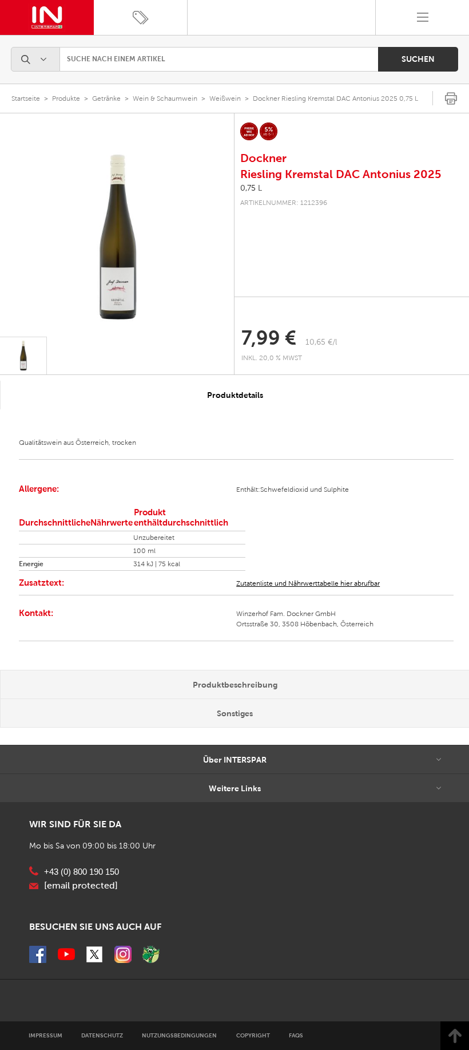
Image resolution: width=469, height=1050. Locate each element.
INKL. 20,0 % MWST (272, 358)
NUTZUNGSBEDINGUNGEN (179, 1035)
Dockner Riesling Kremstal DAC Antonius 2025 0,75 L (335, 98)
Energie (31, 564)
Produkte (66, 98)
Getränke (106, 98)
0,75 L (251, 188)
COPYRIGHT (253, 1035)
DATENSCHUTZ (102, 1035)
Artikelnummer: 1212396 (283, 203)
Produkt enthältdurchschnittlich (181, 517)
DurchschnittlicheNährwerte (75, 522)
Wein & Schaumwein (165, 98)
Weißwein (225, 98)
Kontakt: (36, 613)
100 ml (144, 551)
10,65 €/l (321, 342)
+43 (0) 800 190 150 (81, 872)
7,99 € (268, 338)
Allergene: (39, 489)
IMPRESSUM (45, 1035)
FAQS (296, 1035)
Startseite (25, 98)
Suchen (418, 59)
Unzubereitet (153, 538)
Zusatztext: (41, 582)
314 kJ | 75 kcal (156, 564)
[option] (117, 238)
